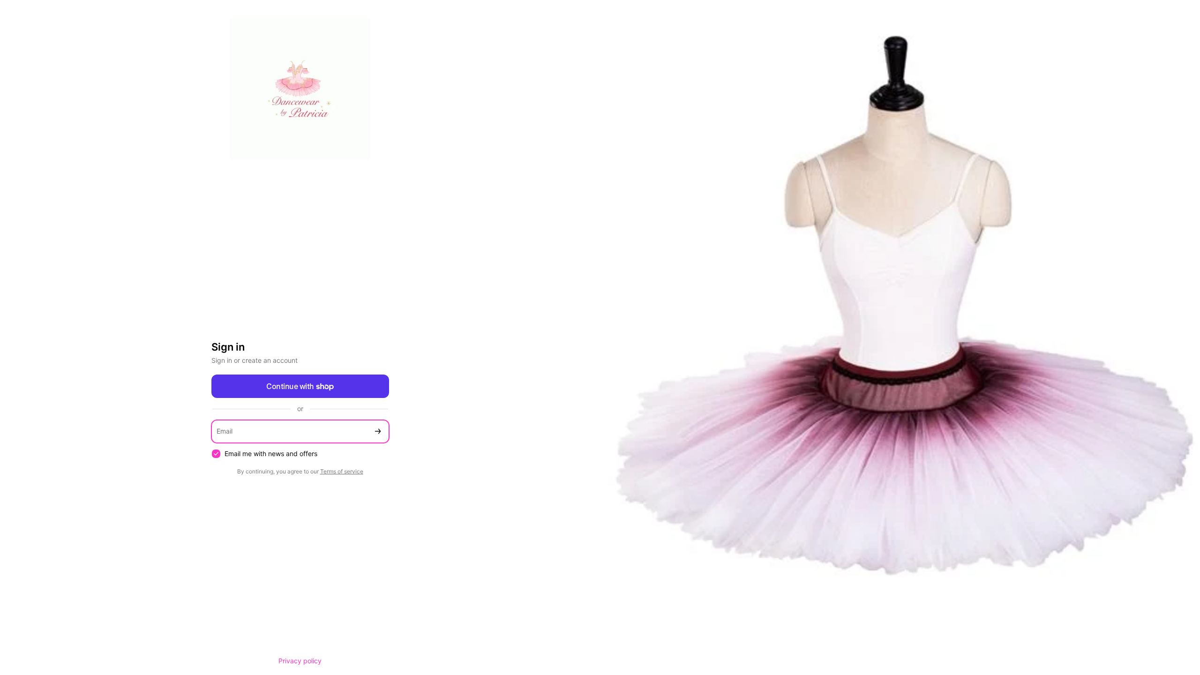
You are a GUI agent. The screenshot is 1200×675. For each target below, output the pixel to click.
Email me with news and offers (271, 454)
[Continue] (378, 431)
